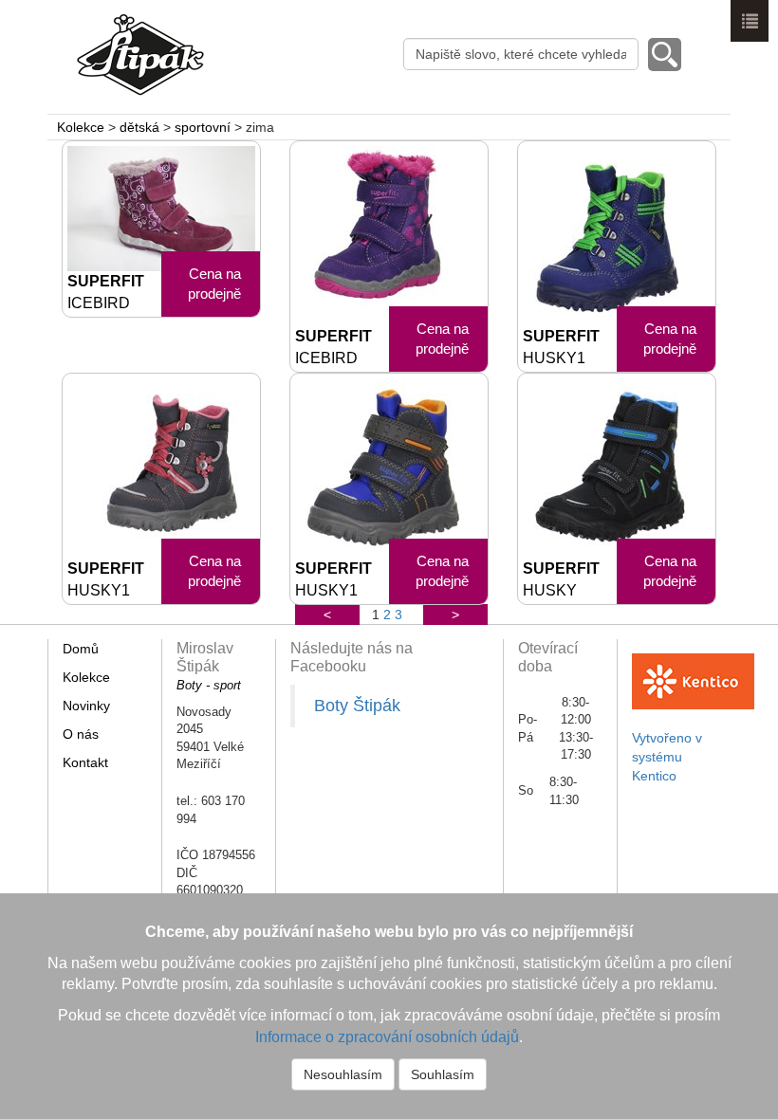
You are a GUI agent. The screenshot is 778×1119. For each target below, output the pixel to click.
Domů (81, 648)
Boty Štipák (357, 705)
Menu (750, 21)
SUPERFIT (105, 292)
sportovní (203, 127)
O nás (81, 734)
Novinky (86, 705)
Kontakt (85, 762)
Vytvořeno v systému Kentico (667, 756)
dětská (139, 127)
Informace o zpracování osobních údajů (387, 1037)
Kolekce (80, 127)
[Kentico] (693, 672)
